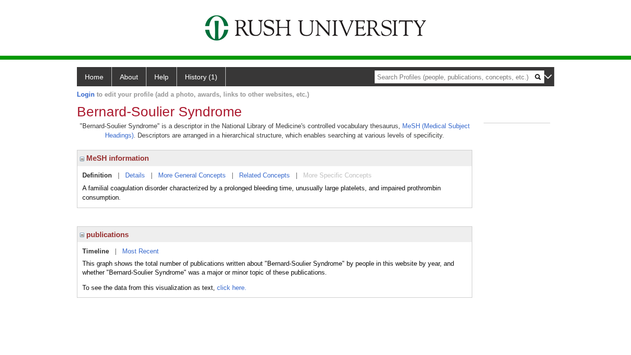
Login (86, 94)
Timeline (95, 251)
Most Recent (140, 251)
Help (161, 77)
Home (94, 77)
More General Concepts (192, 175)
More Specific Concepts (337, 175)
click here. (231, 287)
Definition (97, 175)
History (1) (201, 77)
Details (135, 175)
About (129, 77)
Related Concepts (264, 175)
